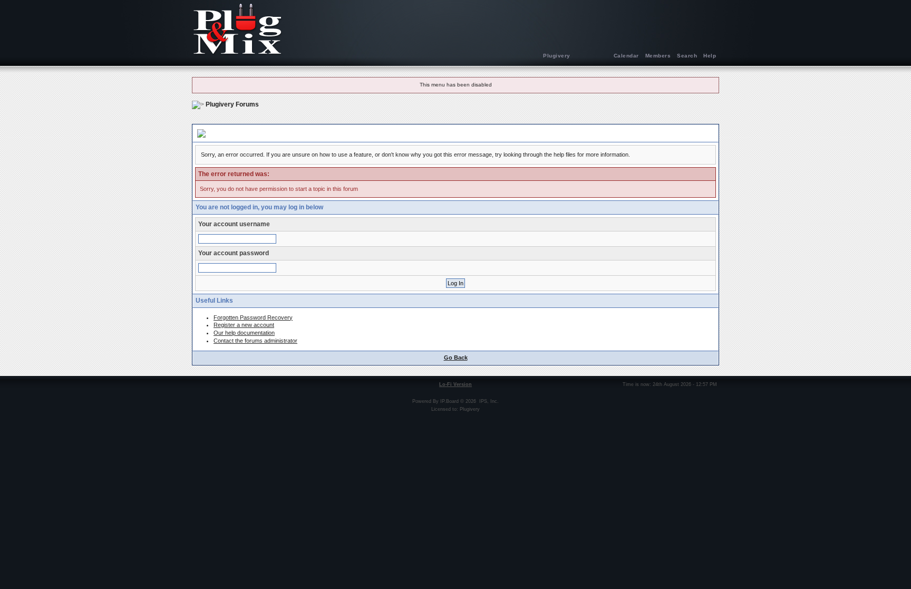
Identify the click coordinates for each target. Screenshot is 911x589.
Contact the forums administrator (255, 340)
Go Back (456, 357)
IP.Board (449, 401)
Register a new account (244, 325)
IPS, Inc (488, 401)
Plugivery (556, 56)
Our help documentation (244, 333)
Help (709, 56)
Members (658, 56)
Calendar (626, 56)
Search (687, 56)
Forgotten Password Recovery (253, 317)
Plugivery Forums (232, 104)
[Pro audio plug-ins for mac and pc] (455, 29)
